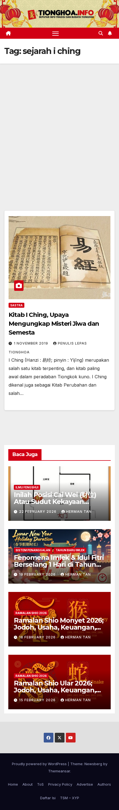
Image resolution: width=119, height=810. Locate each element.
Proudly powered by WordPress (40, 764)
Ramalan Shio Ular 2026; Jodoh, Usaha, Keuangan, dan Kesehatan (55, 690)
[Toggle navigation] (56, 33)
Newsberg (93, 764)
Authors (104, 784)
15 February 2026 (38, 700)
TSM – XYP (69, 798)
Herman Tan (79, 511)
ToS (40, 784)
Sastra (16, 305)
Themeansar (59, 771)
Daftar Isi (48, 798)
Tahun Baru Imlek (70, 550)
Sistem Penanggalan (32, 550)
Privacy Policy (60, 784)
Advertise (85, 784)
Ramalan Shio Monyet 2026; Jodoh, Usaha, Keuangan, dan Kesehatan (59, 627)
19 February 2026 (38, 574)
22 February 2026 (38, 511)
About (27, 784)
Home (13, 784)
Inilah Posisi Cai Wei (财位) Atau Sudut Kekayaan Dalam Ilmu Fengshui (55, 502)
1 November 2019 (31, 343)
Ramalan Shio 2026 (31, 613)
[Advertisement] (59, 125)
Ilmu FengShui (26, 487)
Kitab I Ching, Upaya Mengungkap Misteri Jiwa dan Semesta (54, 323)
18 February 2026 (38, 637)
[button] (101, 33)
